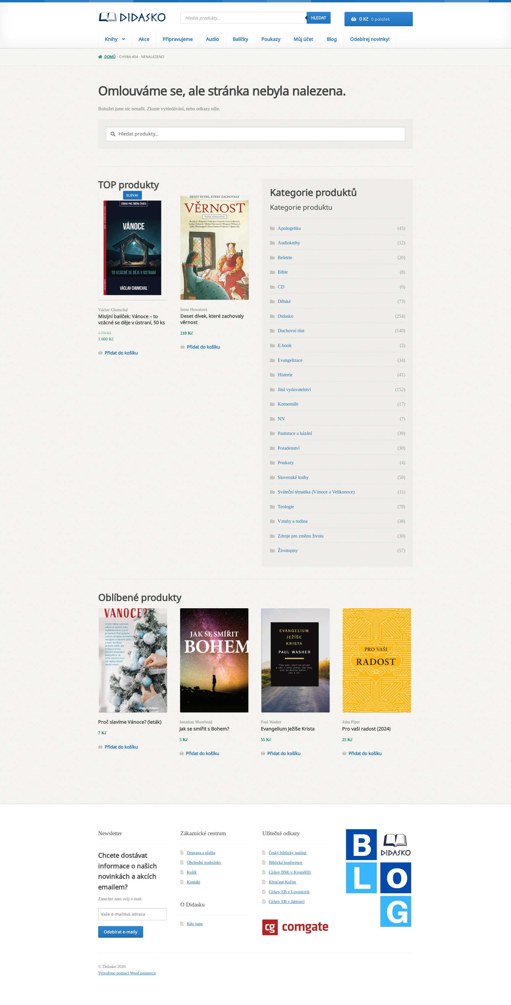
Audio (212, 39)
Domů (109, 56)
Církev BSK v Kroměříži (290, 872)
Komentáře (288, 403)
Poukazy (270, 39)
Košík (192, 872)
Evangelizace (290, 360)
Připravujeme (178, 39)
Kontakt (193, 882)
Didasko (285, 316)
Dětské (284, 301)
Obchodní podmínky (204, 862)
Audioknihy (289, 242)
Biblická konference (285, 862)
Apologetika (289, 228)
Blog (332, 39)
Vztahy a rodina (293, 521)
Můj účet (303, 39)
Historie (285, 374)
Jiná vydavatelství (294, 389)
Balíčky (240, 39)
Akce (144, 39)
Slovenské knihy (293, 477)
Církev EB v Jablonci (287, 901)
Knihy (111, 39)
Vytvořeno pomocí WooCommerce (127, 973)
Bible (283, 272)
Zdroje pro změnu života (301, 535)
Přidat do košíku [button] (121, 353)
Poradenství (289, 448)
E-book (285, 345)
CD (281, 286)
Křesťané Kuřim (282, 882)
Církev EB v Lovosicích (289, 892)
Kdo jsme (195, 924)
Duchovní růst (291, 330)
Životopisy (288, 550)
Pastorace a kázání (295, 433)
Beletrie (285, 257)
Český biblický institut (287, 853)
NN (281, 418)
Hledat (318, 17)
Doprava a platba (201, 853)
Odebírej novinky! (369, 39)
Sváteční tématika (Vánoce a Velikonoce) (316, 491)
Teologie (286, 506)
